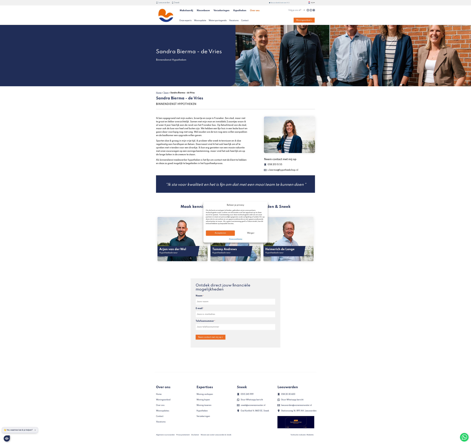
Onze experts (185, 21)
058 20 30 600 (288, 394)
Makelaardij (186, 10)
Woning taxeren (203, 405)
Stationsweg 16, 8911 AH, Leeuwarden (298, 411)
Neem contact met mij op (209, 337)
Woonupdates (162, 411)
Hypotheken (239, 10)
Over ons (255, 10)
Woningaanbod (303, 20)
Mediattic (310, 435)
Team (166, 93)
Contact (245, 21)
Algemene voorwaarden (165, 435)
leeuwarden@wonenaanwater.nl (296, 405)
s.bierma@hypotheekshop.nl (283, 170)
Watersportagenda (218, 21)
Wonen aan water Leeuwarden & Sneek (216, 435)
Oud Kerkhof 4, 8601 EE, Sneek (255, 411)
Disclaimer (195, 435)
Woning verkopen (204, 394)
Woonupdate (200, 21)
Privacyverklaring (235, 239)
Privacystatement (183, 435)
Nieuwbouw (203, 10)
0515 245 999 (247, 394)
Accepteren (220, 233)
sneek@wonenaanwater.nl (253, 405)
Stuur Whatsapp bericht (252, 400)
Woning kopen (203, 400)
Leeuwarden (164, 3)
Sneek (176, 3)
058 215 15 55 (275, 164)
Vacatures (234, 21)
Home (159, 93)
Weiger (250, 233)
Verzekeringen (221, 10)
